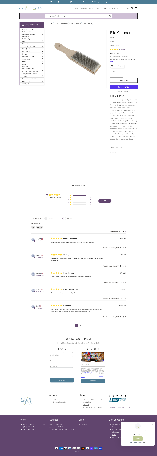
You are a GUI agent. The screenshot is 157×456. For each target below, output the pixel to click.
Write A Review (105, 201)
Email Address (55, 355)
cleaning (39, 227)
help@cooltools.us (85, 424)
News (114, 435)
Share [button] (114, 153)
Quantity (112, 71)
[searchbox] (37, 218)
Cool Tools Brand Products (92, 399)
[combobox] (78, 16)
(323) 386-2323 (28, 429)
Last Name (53, 366)
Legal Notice (116, 427)
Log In (55, 399)
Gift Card (86, 405)
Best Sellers (87, 402)
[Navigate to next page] (85, 325)
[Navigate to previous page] (72, 325)
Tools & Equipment (62, 23)
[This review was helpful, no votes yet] (120, 248)
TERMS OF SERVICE (87, 372)
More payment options (124, 91)
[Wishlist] (132, 8)
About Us (115, 432)
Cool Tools (80, 451)
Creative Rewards (59, 402)
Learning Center (118, 437)
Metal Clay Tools (76, 23)
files (33, 227)
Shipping (112, 56)
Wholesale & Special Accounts (93, 407)
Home (51, 23)
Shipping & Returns (119, 424)
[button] (122, 7)
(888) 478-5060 (28, 427)
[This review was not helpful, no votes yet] (123, 248)
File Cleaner (88, 23)
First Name (53, 361)
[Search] (110, 16)
